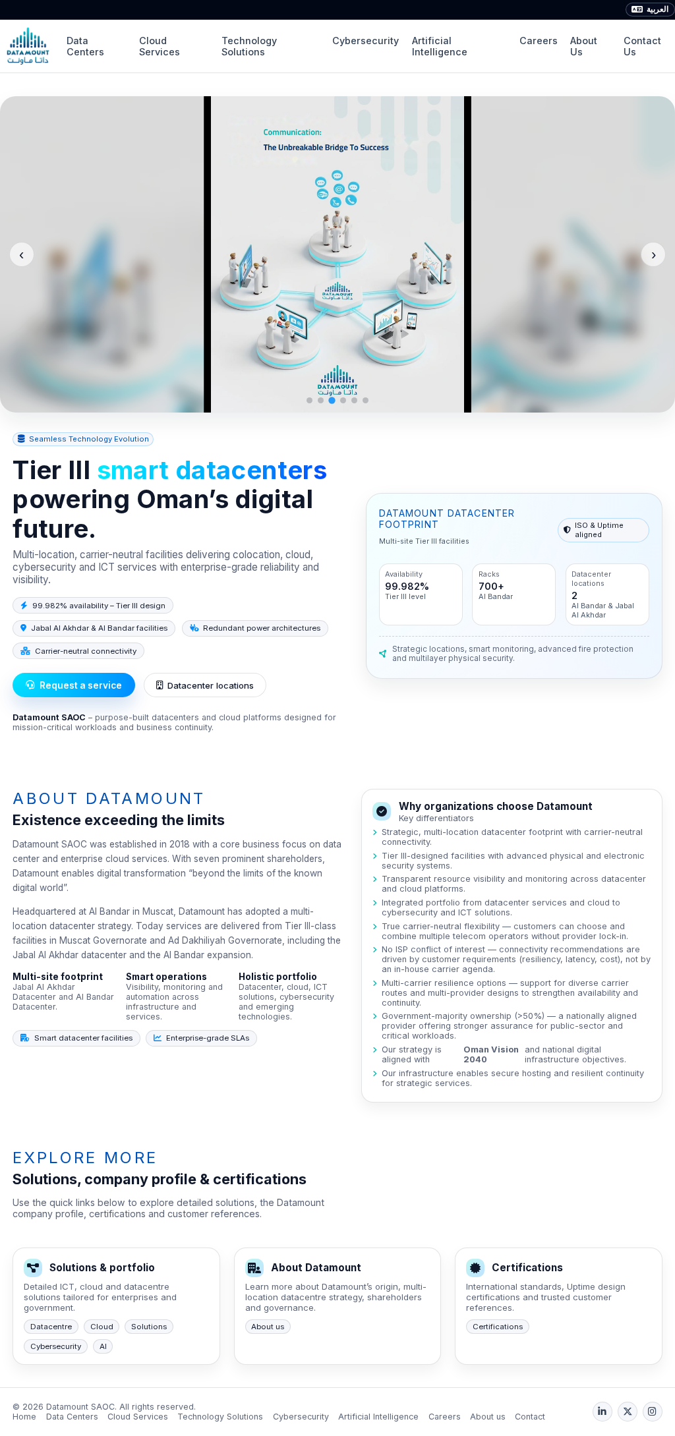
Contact (530, 1417)
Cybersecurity (365, 40)
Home (24, 1417)
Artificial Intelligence (439, 46)
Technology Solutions (249, 46)
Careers (538, 40)
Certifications (498, 1326)
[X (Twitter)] (627, 1412)
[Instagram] (652, 1412)
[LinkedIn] (602, 1412)
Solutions (149, 1326)
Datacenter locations (210, 685)
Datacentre (51, 1326)
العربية (657, 9)
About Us (583, 46)
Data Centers (85, 46)
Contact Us (642, 46)
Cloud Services (159, 46)
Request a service (81, 685)
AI (103, 1346)
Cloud (101, 1326)
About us (267, 1326)
